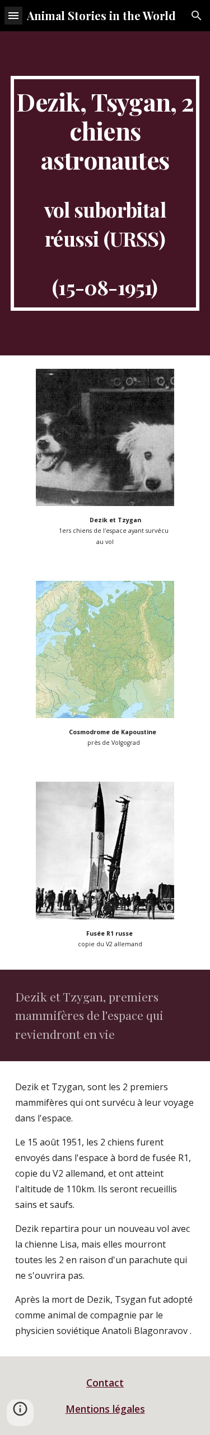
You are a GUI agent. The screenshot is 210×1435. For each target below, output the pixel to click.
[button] (13, 15)
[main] (105, 193)
